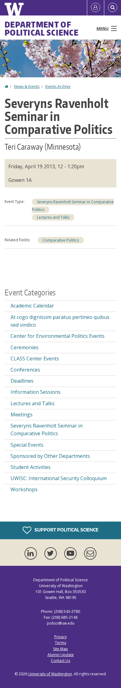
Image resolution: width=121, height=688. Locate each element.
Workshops (24, 489)
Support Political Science (66, 529)
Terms (60, 642)
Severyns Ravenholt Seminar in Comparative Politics (47, 429)
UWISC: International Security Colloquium (59, 478)
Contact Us (60, 660)
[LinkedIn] (32, 553)
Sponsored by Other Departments (50, 456)
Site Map (60, 648)
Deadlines (22, 380)
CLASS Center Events (35, 358)
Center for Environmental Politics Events (58, 336)
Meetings (22, 414)
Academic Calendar (32, 305)
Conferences (25, 369)
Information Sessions (35, 392)
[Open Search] (112, 7)
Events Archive (57, 86)
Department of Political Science (41, 28)
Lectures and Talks (53, 217)
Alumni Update (60, 654)
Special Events (27, 444)
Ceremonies (24, 347)
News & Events (26, 86)
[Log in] (95, 7)
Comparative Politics (61, 240)
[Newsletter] (90, 553)
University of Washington (50, 674)
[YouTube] (71, 553)
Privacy (60, 636)
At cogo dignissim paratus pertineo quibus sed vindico (60, 321)
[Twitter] (51, 553)
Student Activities (31, 467)
